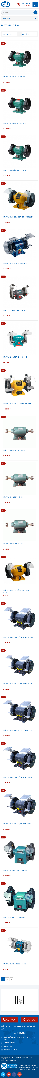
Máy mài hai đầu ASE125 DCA (14, 170)
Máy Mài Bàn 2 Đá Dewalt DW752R (17, 404)
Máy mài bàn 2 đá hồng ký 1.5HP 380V (18, 637)
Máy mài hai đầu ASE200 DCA (14, 77)
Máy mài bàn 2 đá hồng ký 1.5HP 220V (18, 684)
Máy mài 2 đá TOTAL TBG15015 (15, 357)
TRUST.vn (12, 1060)
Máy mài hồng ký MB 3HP (13, 544)
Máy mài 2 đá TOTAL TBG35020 (15, 310)
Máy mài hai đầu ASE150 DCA (14, 123)
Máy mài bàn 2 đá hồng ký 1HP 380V (17, 777)
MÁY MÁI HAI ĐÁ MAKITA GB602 (15, 870)
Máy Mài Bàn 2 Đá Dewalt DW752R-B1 (18, 217)
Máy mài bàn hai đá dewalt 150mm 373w (17, 591)
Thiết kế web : (5, 1060)
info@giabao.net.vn (10, 1050)
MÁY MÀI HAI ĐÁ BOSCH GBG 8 (14, 964)
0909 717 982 (8, 1046)
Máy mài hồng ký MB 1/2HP (14, 450)
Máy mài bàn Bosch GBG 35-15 (15, 264)
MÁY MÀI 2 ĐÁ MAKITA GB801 (14, 917)
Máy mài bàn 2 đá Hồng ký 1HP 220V (17, 730)
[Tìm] (35, 12)
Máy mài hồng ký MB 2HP (13, 497)
